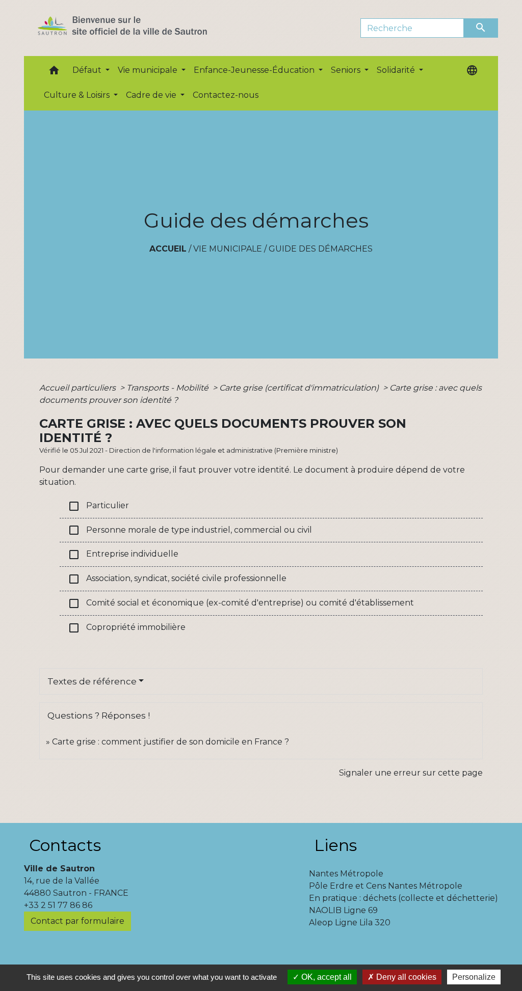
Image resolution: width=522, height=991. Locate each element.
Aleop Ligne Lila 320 (349, 922)
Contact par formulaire (77, 921)
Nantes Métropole (346, 873)
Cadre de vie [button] (152, 95)
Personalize (473, 977)
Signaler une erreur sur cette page (411, 773)
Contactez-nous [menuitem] (225, 95)
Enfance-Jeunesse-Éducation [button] (255, 70)
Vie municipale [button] (148, 70)
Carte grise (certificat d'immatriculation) (300, 388)
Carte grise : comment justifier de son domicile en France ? (170, 742)
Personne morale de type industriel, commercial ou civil (190, 530)
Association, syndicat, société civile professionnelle (177, 579)
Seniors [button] (346, 70)
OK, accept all (325, 977)
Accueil (168, 249)
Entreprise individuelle (123, 554)
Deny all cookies (405, 977)
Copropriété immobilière (127, 628)
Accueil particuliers (78, 388)
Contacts (65, 845)
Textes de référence (92, 681)
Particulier (98, 506)
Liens (335, 845)
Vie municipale (227, 249)
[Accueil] (140, 28)
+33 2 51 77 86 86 (58, 905)
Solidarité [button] (397, 70)
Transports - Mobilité (168, 388)
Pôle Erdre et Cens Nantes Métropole (385, 886)
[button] (54, 72)
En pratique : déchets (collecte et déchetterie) (403, 898)
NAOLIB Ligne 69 (343, 910)
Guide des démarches (321, 249)
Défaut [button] (87, 70)
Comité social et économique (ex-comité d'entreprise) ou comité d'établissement (241, 603)
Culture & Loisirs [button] (78, 95)
